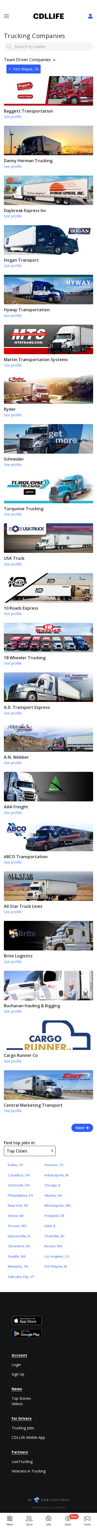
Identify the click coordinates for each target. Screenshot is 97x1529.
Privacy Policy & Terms (48, 1507)
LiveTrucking (22, 1461)
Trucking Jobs (23, 1427)
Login (16, 1364)
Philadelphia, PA (20, 1195)
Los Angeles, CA (56, 1256)
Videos (17, 1403)
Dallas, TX (15, 1164)
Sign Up (18, 1374)
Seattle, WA (17, 1256)
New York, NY (18, 1205)
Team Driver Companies (27, 59)
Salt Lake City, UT (21, 1276)
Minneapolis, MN (57, 1205)
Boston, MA (53, 1246)
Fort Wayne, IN (24, 69)
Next (81, 1127)
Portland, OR (54, 1215)
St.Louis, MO (17, 1225)
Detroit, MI (16, 1215)
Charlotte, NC (54, 1236)
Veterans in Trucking (29, 1471)
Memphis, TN (18, 1266)
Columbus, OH (19, 1175)
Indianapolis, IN (56, 1175)
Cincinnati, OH (18, 1185)
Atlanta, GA (53, 1195)
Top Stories (21, 1398)
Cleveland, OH (19, 1246)
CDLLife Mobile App (28, 1437)
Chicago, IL (52, 1185)
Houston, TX (53, 1164)
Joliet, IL (50, 1225)
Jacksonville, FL (19, 1236)
